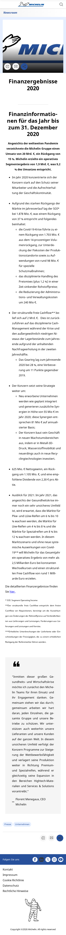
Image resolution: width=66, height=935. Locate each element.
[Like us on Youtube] (60, 859)
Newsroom (10, 12)
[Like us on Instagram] (54, 859)
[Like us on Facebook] (35, 859)
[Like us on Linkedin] (41, 859)
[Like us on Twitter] (47, 859)
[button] (61, 4)
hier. (12, 591)
